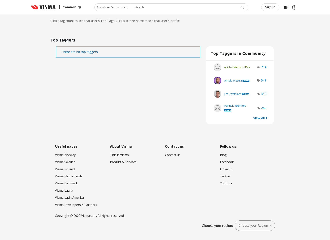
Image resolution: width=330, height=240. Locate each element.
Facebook (227, 162)
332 (263, 94)
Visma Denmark (66, 183)
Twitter (225, 176)
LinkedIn (226, 169)
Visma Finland (65, 169)
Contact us (172, 155)
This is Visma (119, 155)
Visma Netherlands (68, 176)
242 (263, 108)
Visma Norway (65, 155)
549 (263, 80)
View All (259, 118)
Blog (223, 155)
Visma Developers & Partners (76, 205)
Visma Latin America (69, 197)
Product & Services (123, 162)
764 (263, 67)
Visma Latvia (64, 190)
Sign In (270, 7)
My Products (285, 7)
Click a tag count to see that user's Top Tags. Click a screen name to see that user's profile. (115, 21)
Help (294, 7)
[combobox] (189, 7)
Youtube (226, 183)
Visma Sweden (65, 162)
